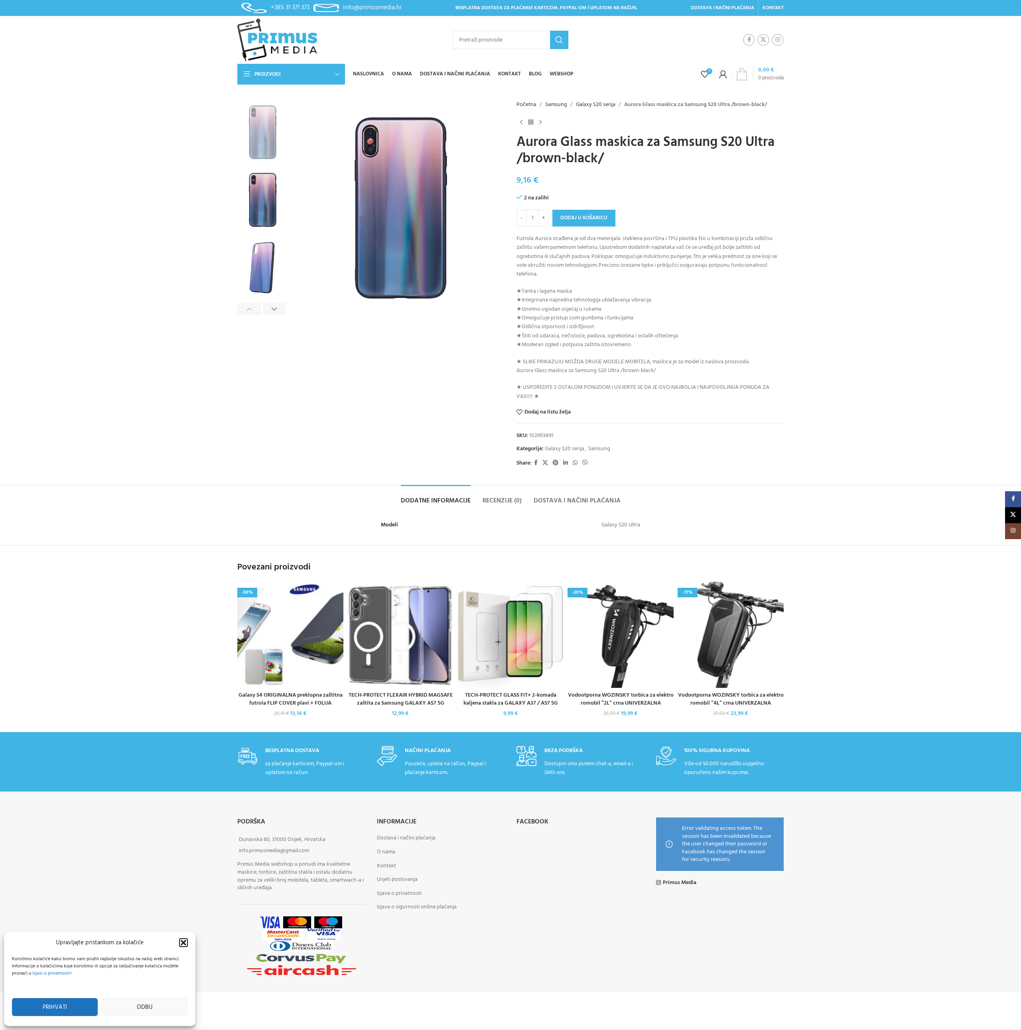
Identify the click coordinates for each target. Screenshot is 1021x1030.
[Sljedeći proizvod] (540, 122)
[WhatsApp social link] (575, 463)
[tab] (436, 497)
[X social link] (763, 40)
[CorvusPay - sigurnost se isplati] (301, 958)
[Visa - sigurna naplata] (270, 922)
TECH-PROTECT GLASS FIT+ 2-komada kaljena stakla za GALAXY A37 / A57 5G (510, 699)
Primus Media (679, 883)
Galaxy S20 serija (595, 104)
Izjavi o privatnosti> (52, 973)
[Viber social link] (585, 463)
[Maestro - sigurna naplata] (328, 922)
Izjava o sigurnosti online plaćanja (417, 907)
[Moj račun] (723, 74)
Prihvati (55, 1007)
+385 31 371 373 (290, 7)
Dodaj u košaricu (583, 218)
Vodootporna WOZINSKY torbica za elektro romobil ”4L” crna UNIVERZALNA (731, 699)
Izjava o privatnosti (399, 893)
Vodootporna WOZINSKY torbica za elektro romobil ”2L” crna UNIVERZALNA (621, 699)
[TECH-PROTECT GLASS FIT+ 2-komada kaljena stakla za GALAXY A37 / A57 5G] (510, 635)
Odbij (144, 1007)
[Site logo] (277, 40)
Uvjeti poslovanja (397, 879)
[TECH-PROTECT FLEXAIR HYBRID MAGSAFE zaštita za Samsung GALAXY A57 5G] (400, 635)
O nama (386, 852)
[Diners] (301, 946)
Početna (526, 104)
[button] (183, 943)
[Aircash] (301, 970)
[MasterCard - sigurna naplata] (297, 922)
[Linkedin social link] (565, 463)
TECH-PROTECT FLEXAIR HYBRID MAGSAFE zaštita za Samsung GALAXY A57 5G (401, 699)
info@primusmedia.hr (372, 7)
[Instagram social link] (778, 40)
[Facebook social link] (749, 40)
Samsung (556, 104)
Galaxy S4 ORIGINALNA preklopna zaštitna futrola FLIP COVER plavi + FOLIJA (290, 699)
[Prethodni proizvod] (521, 122)
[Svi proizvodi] (531, 122)
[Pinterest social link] (555, 463)
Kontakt (386, 865)
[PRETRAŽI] (559, 40)
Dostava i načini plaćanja (406, 838)
